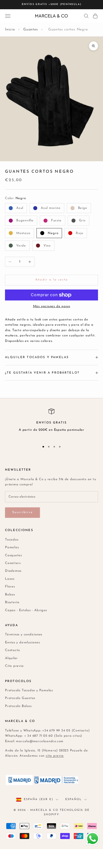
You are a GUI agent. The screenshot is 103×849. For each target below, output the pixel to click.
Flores (10, 586)
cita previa (55, 755)
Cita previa (14, 666)
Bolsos (10, 594)
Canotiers (13, 563)
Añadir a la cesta (51, 279)
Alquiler (11, 658)
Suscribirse (22, 512)
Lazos (9, 578)
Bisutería (12, 602)
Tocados (11, 539)
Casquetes (13, 555)
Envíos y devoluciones (22, 642)
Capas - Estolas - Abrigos (26, 610)
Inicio (10, 29)
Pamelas (12, 547)
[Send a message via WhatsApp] (92, 839)
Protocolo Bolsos (18, 706)
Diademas (13, 570)
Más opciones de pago (51, 306)
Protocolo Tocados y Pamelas (29, 690)
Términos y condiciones (23, 634)
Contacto (12, 650)
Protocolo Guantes (20, 698)
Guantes (30, 29)
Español (73, 799)
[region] (51, 423)
